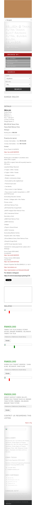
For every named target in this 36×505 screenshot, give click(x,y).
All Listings (11, 58)
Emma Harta (18, 9)
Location (10, 63)
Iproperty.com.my (12, 481)
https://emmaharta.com (10, 267)
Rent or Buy (11, 66)
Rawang (19, 493)
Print (6, 282)
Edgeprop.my (11, 483)
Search (18, 89)
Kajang (14, 493)
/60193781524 (15, 261)
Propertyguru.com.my (13, 479)
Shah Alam (21, 495)
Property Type (12, 61)
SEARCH (11, 72)
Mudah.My (10, 478)
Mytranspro (8, 503)
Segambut (24, 493)
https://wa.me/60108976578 (11, 152)
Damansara (9, 493)
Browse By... (13, 55)
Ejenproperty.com (12, 485)
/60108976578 (15, 255)
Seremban (14, 495)
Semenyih (8, 495)
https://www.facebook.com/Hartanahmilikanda (16, 270)
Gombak (26, 495)
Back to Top (28, 423)
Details (8, 340)
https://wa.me (7, 255)
